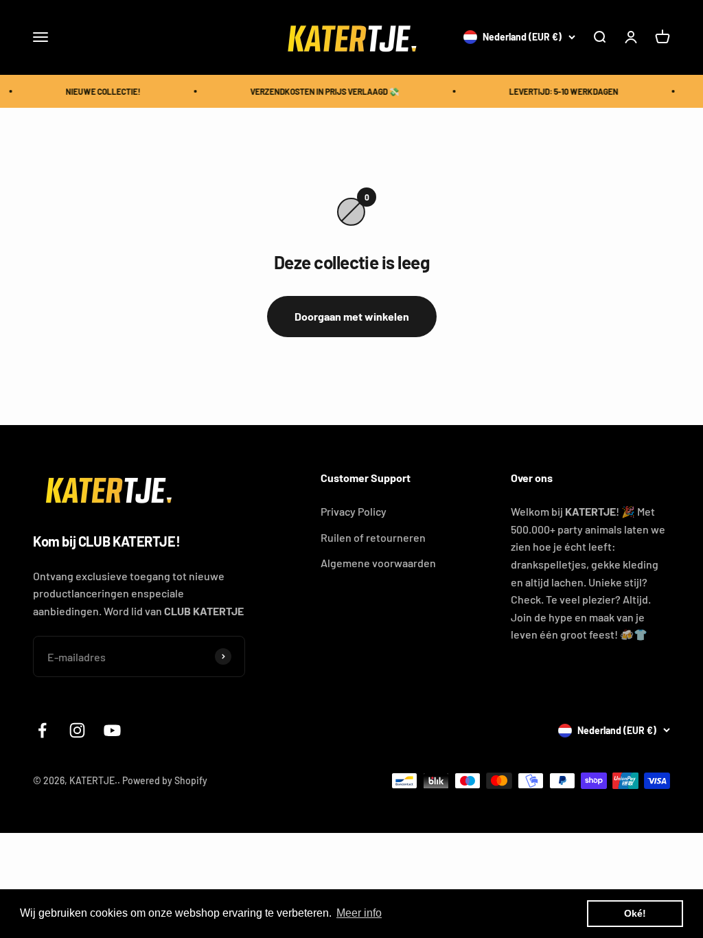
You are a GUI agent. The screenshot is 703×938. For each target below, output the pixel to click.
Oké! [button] (635, 913)
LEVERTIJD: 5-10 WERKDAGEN (559, 91)
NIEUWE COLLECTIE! (99, 91)
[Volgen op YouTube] (112, 730)
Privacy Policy (354, 511)
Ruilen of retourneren (373, 537)
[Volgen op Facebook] (42, 730)
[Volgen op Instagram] (77, 730)
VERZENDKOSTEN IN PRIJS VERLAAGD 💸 (320, 91)
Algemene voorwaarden (378, 562)
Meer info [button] (359, 913)
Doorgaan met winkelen (352, 316)
